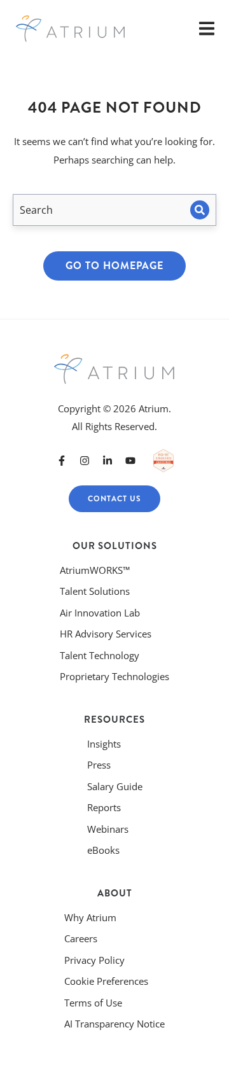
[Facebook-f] (61, 460)
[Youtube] (130, 460)
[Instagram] (84, 460)
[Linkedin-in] (107, 460)
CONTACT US (114, 499)
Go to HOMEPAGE (114, 265)
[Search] (199, 209)
